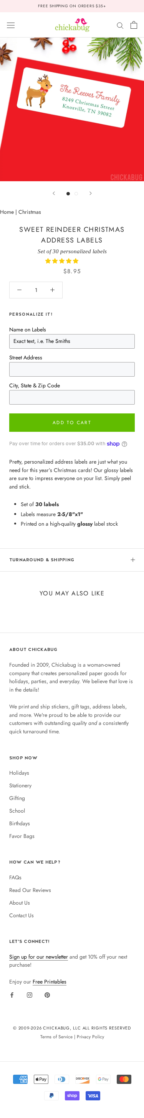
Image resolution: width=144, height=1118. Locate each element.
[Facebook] (12, 994)
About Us (19, 903)
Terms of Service (56, 1036)
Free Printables (49, 981)
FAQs (15, 877)
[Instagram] (29, 994)
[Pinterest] (47, 994)
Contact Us (21, 915)
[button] (62, 261)
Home (7, 212)
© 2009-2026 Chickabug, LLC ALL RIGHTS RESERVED (72, 1028)
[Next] (90, 193)
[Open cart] (134, 25)
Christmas (29, 212)
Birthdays (19, 823)
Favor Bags (22, 836)
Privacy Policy (90, 1036)
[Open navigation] (11, 25)
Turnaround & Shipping (41, 560)
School (17, 811)
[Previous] (54, 193)
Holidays (19, 773)
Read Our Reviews (30, 890)
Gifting (17, 798)
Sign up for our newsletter (38, 957)
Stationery (20, 785)
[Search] (120, 24)
